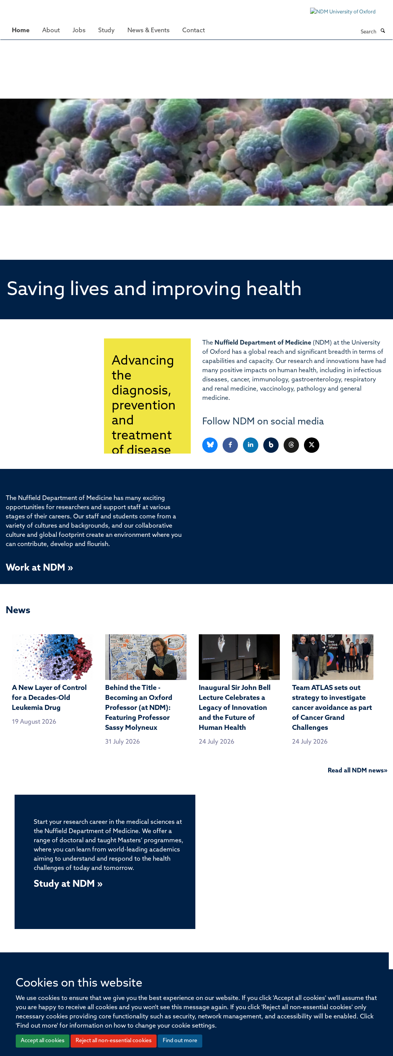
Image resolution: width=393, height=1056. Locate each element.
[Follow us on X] (311, 445)
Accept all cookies (42, 1041)
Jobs (79, 31)
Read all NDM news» (357, 771)
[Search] (382, 31)
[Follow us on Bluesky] (210, 445)
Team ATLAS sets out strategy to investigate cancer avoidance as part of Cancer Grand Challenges (332, 708)
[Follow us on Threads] (292, 445)
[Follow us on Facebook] (231, 445)
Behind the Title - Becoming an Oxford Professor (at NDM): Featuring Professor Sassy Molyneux (138, 708)
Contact (193, 31)
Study (106, 31)
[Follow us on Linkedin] (251, 445)
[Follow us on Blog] (271, 445)
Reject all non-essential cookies (114, 1041)
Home (21, 31)
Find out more (180, 1041)
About (51, 31)
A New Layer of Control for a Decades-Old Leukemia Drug (49, 698)
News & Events (148, 31)
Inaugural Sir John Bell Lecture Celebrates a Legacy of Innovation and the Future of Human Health (235, 708)
